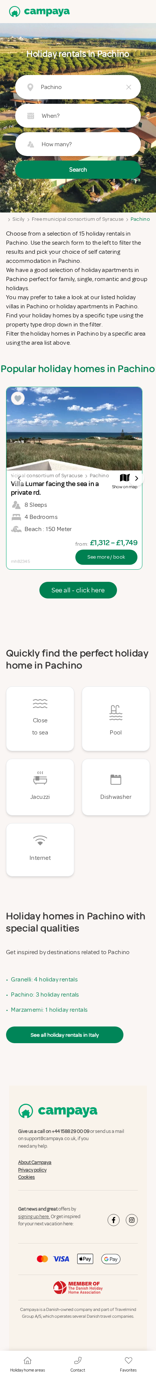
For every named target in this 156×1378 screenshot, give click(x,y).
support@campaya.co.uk (50, 1139)
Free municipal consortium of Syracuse (78, 219)
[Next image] (136, 478)
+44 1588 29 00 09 (70, 1131)
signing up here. (34, 1217)
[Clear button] (129, 87)
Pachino (140, 219)
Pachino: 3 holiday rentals (45, 994)
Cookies (26, 1177)
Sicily (18, 219)
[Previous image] (19, 478)
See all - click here (78, 590)
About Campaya (34, 1162)
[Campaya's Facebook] (114, 1220)
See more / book (106, 557)
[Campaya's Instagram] (132, 1220)
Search (78, 169)
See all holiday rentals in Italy (65, 1035)
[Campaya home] (38, 11)
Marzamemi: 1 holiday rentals (49, 1010)
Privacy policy (32, 1170)
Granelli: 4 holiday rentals (44, 979)
